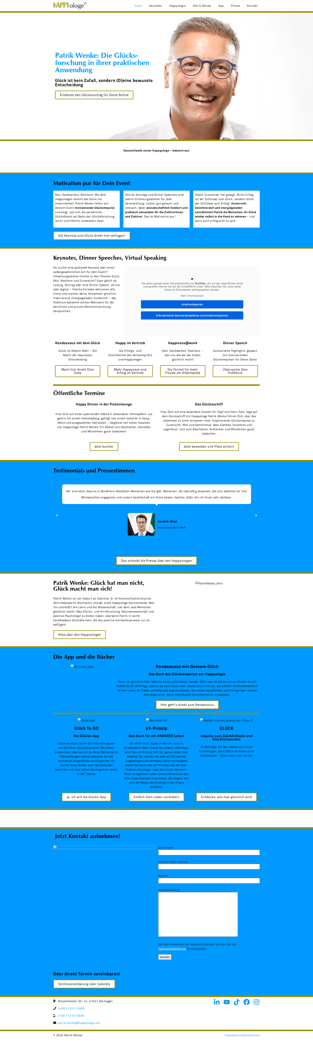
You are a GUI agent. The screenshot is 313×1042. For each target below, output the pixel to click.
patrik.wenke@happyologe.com (79, 1023)
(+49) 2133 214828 (71, 1008)
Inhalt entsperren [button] (192, 304)
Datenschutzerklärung (172, 948)
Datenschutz (251, 1035)
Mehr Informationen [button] (192, 295)
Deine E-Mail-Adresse (173, 862)
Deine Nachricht (169, 890)
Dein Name (165, 847)
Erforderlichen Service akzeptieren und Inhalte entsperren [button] (192, 315)
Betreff (163, 876)
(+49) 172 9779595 (71, 1015)
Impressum (232, 1035)
